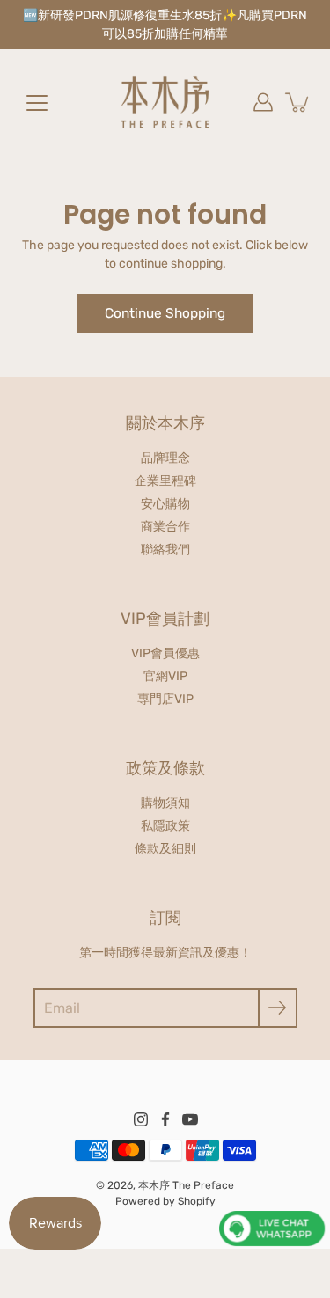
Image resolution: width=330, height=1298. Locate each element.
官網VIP (165, 676)
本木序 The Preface (186, 1185)
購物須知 (165, 803)
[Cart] (298, 102)
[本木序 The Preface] (165, 102)
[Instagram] (141, 1119)
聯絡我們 (165, 549)
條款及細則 (165, 848)
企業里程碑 (165, 480)
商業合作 (165, 526)
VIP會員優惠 (165, 653)
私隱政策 (165, 825)
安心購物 (165, 503)
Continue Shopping (165, 313)
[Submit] (277, 1008)
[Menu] (37, 102)
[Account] (263, 102)
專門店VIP (165, 699)
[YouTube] (190, 1119)
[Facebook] (165, 1119)
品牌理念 (165, 458)
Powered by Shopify (165, 1201)
